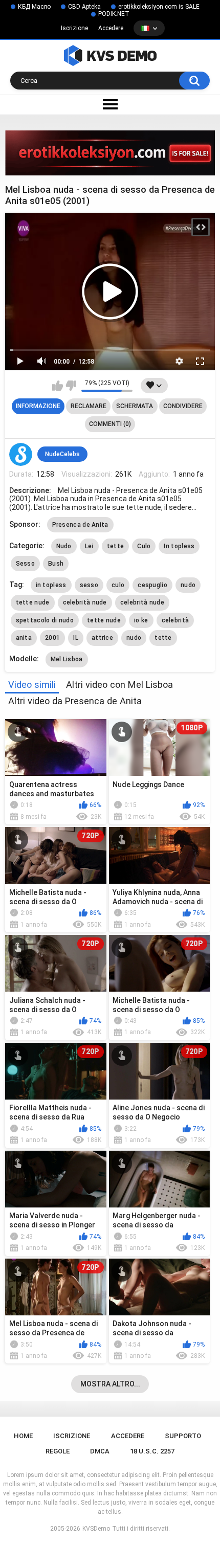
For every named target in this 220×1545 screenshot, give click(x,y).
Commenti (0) (110, 424)
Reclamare (88, 406)
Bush (55, 563)
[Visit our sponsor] (110, 152)
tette (115, 546)
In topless (179, 546)
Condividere (183, 406)
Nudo (64, 546)
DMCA (99, 1451)
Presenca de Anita (80, 524)
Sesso (25, 563)
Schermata (134, 406)
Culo (143, 546)
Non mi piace (70, 385)
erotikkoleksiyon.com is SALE (159, 6)
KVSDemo (96, 1528)
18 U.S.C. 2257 (152, 1451)
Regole (58, 1451)
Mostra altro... (110, 1384)
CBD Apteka (84, 6)
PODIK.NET (113, 13)
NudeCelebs (62, 454)
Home (23, 1436)
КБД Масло (34, 6)
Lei (89, 546)
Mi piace (57, 385)
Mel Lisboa (67, 659)
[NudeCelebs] (21, 454)
